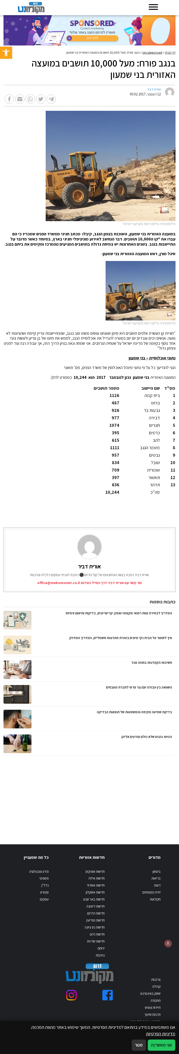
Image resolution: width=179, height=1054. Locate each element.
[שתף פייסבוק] (9, 99)
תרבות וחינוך (152, 1014)
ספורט (44, 892)
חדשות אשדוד (96, 885)
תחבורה (156, 1000)
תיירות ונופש (153, 1007)
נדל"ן (45, 885)
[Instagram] (71, 995)
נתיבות (100, 955)
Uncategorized (152, 52)
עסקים (44, 899)
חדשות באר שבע (94, 899)
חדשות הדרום (96, 913)
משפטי (44, 878)
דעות (157, 885)
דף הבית (170, 52)
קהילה (156, 986)
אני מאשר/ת (161, 1045)
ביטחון (157, 871)
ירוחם (101, 948)
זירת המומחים (151, 892)
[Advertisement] (127, 795)
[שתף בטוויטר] (40, 99)
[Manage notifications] (168, 943)
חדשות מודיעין (95, 920)
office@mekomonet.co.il (58, 582)
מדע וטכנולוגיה (39, 871)
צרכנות (156, 979)
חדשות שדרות (96, 941)
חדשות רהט (97, 934)
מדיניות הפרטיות (160, 1034)
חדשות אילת (97, 878)
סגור (139, 1045)
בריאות (156, 878)
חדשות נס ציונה (95, 927)
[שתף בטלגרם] (51, 99)
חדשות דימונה (95, 906)
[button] (6, 53)
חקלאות (155, 899)
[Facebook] (107, 995)
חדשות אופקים (95, 871)
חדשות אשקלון (95, 892)
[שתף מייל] (19, 99)
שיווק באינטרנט (150, 993)
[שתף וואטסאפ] (30, 99)
